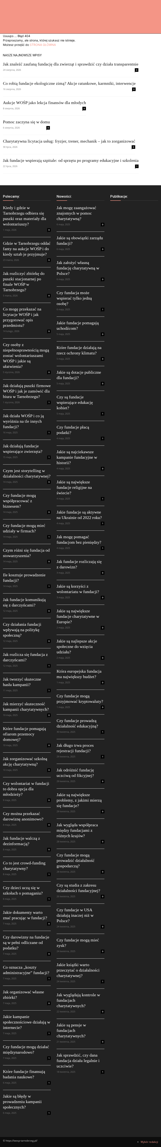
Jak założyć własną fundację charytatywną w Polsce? (78, 268)
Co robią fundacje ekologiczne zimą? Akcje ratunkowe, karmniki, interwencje (69, 83)
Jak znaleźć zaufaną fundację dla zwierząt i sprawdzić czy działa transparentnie (70, 64)
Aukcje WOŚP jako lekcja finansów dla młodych (44, 102)
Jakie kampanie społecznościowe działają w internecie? (26, 1022)
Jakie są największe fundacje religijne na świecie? (74, 487)
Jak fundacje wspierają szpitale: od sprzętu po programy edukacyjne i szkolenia (71, 160)
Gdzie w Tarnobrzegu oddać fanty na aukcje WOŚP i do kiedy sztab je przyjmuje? (27, 248)
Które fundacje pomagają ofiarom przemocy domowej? (24, 734)
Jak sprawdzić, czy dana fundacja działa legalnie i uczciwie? (78, 1060)
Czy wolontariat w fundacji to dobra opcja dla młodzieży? (26, 789)
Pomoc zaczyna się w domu (26, 122)
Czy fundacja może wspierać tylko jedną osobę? (74, 298)
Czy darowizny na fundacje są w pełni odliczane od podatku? (26, 942)
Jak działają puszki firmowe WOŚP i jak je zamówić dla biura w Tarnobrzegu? (27, 391)
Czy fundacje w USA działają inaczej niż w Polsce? (75, 915)
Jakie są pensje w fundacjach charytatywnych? (71, 1030)
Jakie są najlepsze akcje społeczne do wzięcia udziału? (77, 646)
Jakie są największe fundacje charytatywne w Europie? (78, 616)
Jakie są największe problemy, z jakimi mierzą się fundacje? (79, 800)
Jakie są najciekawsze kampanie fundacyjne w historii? (77, 457)
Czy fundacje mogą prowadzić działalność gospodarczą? (76, 860)
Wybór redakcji (149, 1142)
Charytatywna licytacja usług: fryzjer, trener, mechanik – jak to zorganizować (69, 141)
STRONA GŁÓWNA (43, 44)
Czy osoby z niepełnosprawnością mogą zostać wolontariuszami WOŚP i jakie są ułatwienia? (26, 355)
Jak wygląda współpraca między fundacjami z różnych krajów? (77, 830)
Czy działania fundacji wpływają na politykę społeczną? (22, 629)
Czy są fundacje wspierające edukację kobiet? (75, 402)
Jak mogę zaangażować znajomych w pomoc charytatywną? (76, 213)
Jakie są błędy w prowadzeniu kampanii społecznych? (22, 1101)
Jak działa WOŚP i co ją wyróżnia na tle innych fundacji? (23, 421)
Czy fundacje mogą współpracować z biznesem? (19, 500)
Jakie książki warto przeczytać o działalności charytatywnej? (78, 970)
